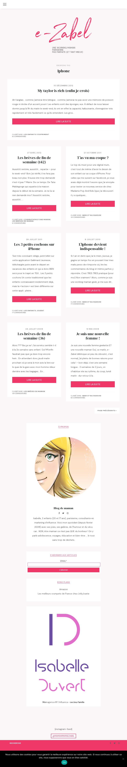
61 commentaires (19, 136)
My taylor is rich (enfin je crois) (63, 90)
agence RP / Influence (57, 702)
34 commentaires (78, 217)
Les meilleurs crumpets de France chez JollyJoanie (63, 593)
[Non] (123, 758)
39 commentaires (19, 393)
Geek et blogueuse (91, 215)
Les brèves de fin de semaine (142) (34, 160)
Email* (63, 561)
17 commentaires (19, 313)
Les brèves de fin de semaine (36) (34, 336)
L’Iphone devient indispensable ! (93, 246)
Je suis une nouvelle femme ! (92, 336)
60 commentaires (78, 398)
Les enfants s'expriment (36, 134)
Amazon (63, 589)
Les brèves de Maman (23, 221)
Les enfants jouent (34, 310)
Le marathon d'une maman (37, 219)
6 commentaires (19, 223)
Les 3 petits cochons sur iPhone (34, 246)
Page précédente (107, 411)
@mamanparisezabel (63, 736)
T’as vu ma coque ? (93, 158)
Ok (64, 762)
